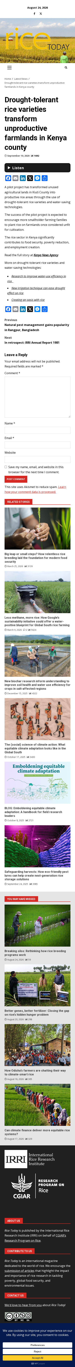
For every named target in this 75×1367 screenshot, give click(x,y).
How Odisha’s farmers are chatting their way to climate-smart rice (37, 1045)
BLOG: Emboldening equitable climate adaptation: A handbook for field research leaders (37, 783)
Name (10, 423)
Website (10, 453)
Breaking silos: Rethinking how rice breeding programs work (37, 926)
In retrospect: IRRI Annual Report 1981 (32, 340)
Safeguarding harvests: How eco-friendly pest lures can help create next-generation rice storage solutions (37, 846)
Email (9, 438)
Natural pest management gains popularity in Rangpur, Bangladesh (37, 325)
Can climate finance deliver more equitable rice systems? (37, 1105)
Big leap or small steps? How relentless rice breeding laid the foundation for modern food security (37, 529)
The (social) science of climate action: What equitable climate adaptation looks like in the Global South (37, 719)
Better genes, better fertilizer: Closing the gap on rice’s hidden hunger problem (37, 985)
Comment (12, 373)
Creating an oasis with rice (28, 300)
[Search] (66, 67)
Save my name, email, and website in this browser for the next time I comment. (36, 469)
